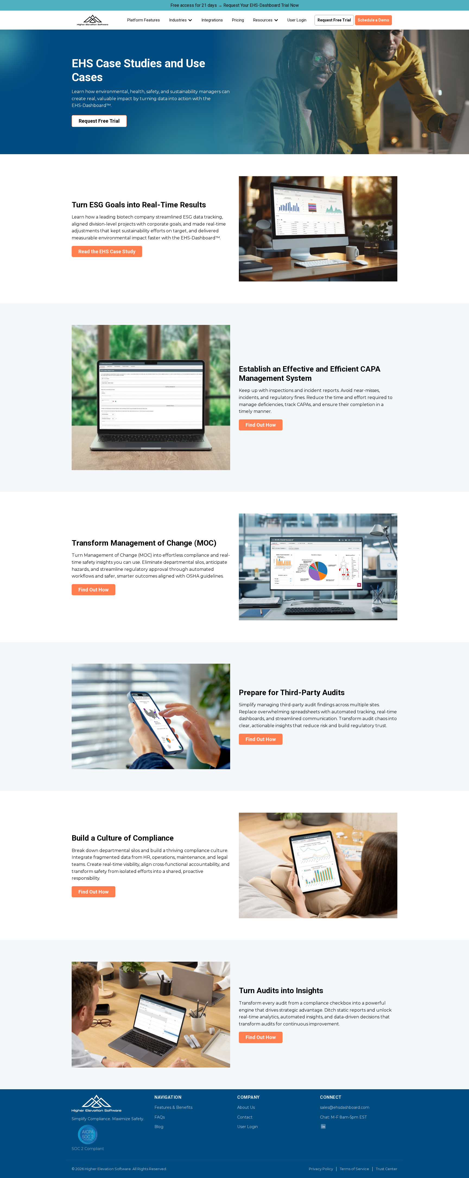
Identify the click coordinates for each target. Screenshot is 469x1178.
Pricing (238, 20)
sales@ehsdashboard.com (344, 1107)
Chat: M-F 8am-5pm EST (343, 1117)
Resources (262, 20)
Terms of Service (354, 1169)
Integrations (212, 20)
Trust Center (386, 1169)
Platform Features (143, 20)
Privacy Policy (321, 1169)
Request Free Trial (334, 20)
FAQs (159, 1117)
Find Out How (261, 425)
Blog (158, 1126)
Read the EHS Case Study (106, 251)
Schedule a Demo (373, 20)
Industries (178, 20)
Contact (244, 1117)
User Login (296, 20)
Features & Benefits (173, 1107)
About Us (246, 1107)
